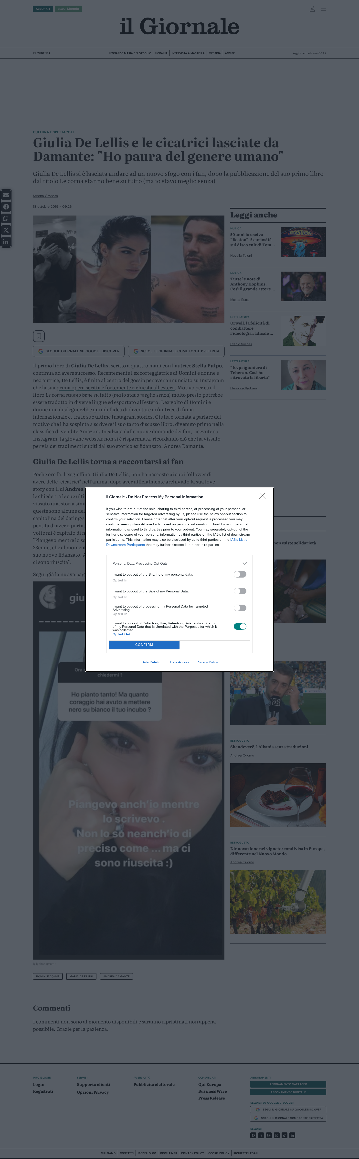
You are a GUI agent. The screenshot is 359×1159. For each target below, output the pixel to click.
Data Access (179, 662)
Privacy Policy (207, 662)
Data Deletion (151, 662)
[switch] (240, 574)
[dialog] (179, 579)
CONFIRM (144, 645)
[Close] (264, 497)
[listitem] (179, 563)
